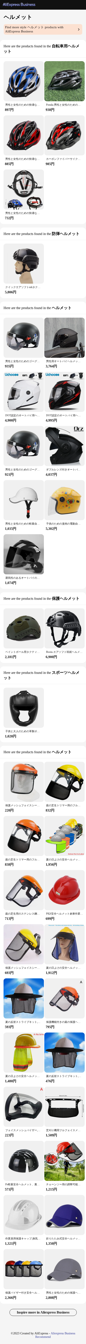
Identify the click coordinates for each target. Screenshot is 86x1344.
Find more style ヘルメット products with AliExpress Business (34, 29)
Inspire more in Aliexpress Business (43, 1312)
